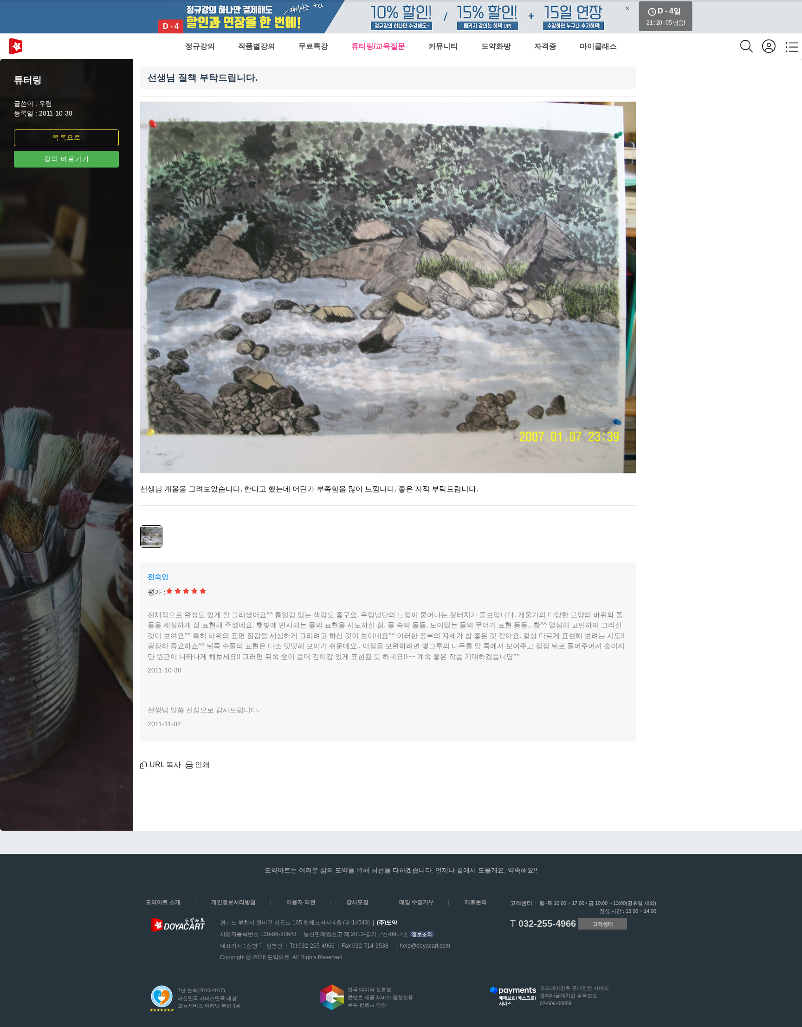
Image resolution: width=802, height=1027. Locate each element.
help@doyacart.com (425, 946)
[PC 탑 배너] (401, 16)
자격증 (545, 46)
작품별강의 (256, 46)
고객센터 (603, 924)
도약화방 (496, 46)
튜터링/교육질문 (378, 46)
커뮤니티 (443, 46)
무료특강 (313, 46)
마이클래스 (598, 46)
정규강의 (200, 46)
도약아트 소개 (163, 902)
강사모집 (357, 902)
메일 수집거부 (416, 902)
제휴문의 (476, 902)
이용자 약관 (301, 902)
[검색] (751, 46)
